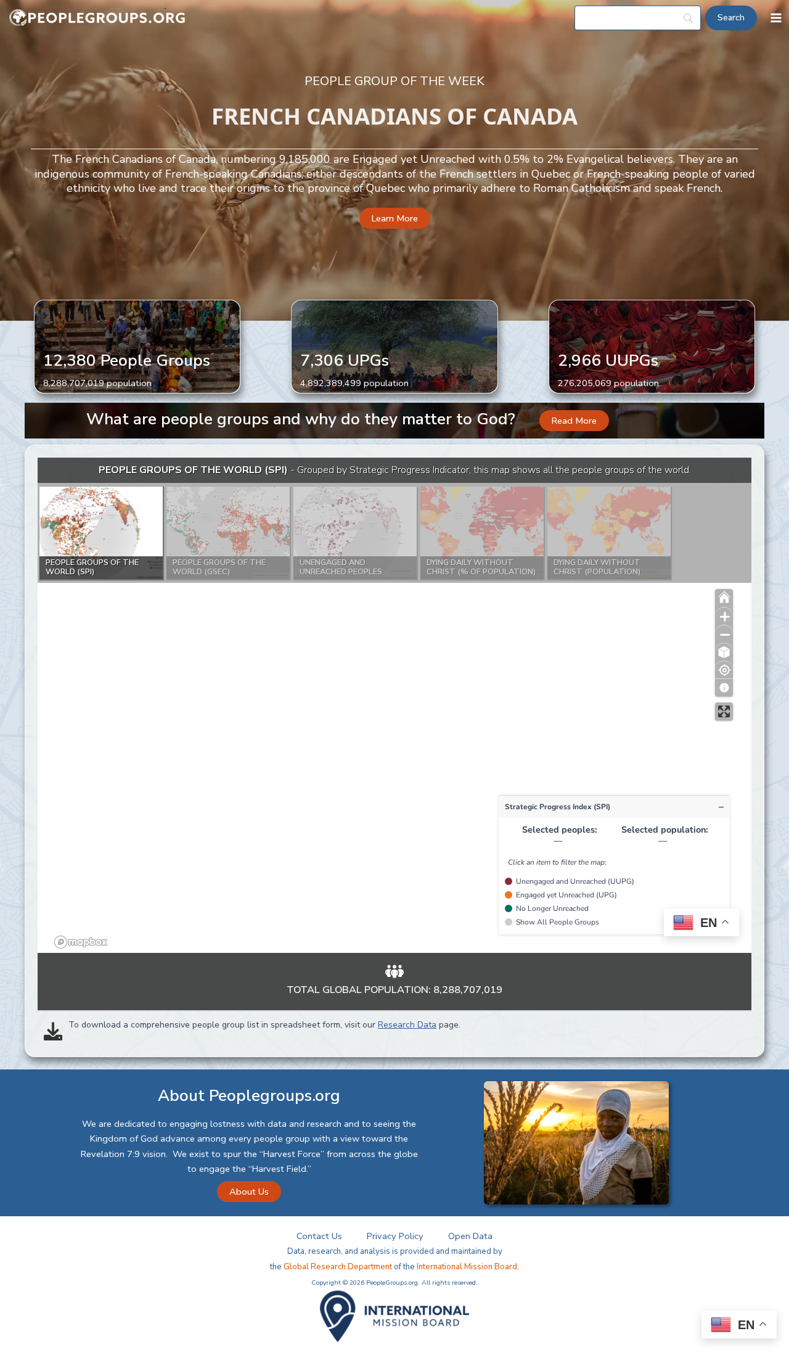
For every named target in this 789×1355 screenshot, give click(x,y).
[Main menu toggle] (776, 18)
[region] (394, 705)
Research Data (407, 1025)
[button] (394, 218)
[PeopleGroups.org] (97, 18)
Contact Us (319, 1236)
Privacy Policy (395, 1236)
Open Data (470, 1236)
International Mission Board (467, 1266)
